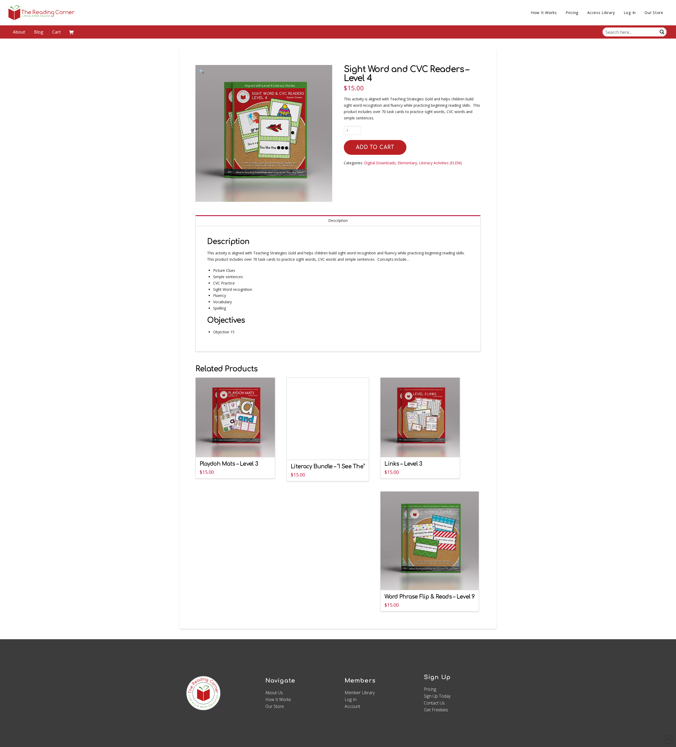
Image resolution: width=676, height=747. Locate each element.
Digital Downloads (380, 162)
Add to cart (375, 147)
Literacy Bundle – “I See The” (328, 467)
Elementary (407, 162)
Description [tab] (338, 220)
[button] (71, 32)
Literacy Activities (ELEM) (440, 162)
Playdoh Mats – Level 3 (229, 464)
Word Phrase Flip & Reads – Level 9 (429, 597)
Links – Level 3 (403, 464)
